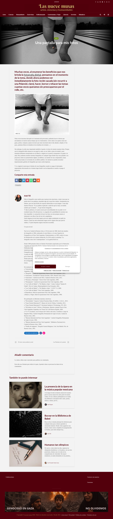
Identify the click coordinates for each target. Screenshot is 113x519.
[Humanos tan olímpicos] (25, 453)
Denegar (67, 266)
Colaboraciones (10, 477)
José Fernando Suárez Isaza (53, 462)
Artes (4, 14)
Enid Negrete (50, 404)
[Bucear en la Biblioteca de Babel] (25, 424)
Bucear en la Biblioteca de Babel (58, 417)
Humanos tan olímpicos (57, 445)
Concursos (90, 482)
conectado (30, 360)
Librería (65, 14)
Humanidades (20, 14)
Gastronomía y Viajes (54, 14)
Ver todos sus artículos (31, 333)
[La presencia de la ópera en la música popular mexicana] (25, 395)
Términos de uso (65, 270)
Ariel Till (57, 48)
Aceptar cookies (45, 266)
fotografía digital (32, 75)
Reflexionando (40, 14)
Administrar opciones (39, 261)
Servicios (73, 14)
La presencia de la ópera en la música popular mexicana (59, 388)
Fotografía (18, 185)
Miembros (82, 14)
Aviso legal (64, 515)
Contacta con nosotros (93, 477)
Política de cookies (48, 270)
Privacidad (72, 515)
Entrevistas (30, 14)
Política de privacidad (56, 270)
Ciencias (11, 14)
